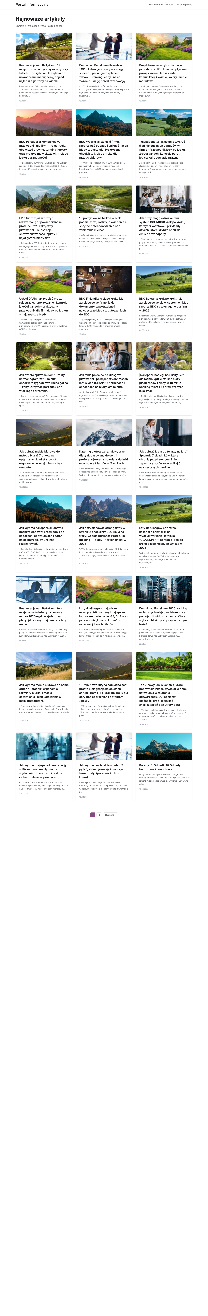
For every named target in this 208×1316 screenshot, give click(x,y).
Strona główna (184, 4)
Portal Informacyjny (32, 4)
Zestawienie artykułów (161, 4)
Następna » (110, 815)
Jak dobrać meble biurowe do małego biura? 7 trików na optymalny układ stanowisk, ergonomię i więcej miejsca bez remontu (40, 459)
